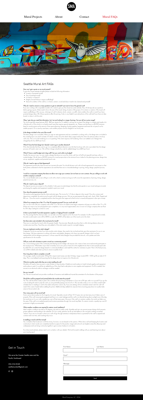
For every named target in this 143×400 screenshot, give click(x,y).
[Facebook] (9, 371)
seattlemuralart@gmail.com (18, 367)
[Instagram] (12, 371)
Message (66, 363)
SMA (71, 6)
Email (65, 355)
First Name (66, 346)
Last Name (100, 346)
